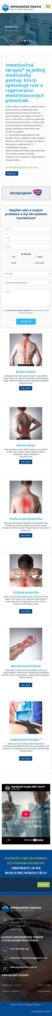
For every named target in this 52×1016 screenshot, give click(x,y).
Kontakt (11, 173)
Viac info (25, 388)
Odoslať (26, 321)
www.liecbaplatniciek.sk (23, 967)
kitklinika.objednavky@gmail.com (28, 957)
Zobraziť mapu (16, 929)
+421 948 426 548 (19, 948)
